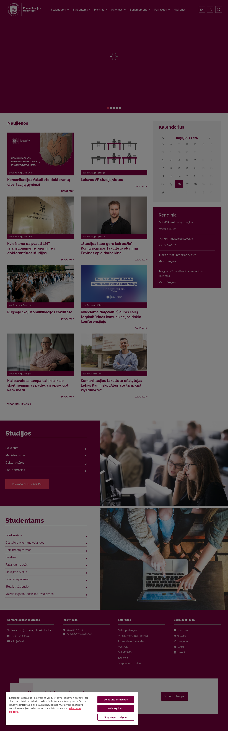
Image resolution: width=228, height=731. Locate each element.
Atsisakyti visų (116, 708)
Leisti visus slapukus (116, 699)
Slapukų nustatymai (115, 717)
